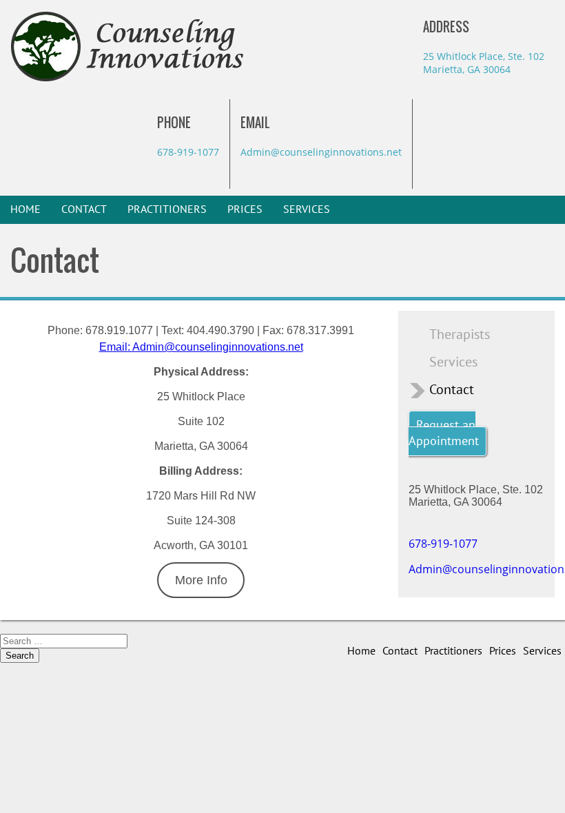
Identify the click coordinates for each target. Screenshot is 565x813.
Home (25, 209)
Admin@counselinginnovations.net (321, 151)
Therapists (459, 335)
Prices (245, 209)
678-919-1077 (188, 151)
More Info (201, 580)
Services (306, 209)
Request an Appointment (444, 433)
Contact (84, 209)
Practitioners (167, 209)
